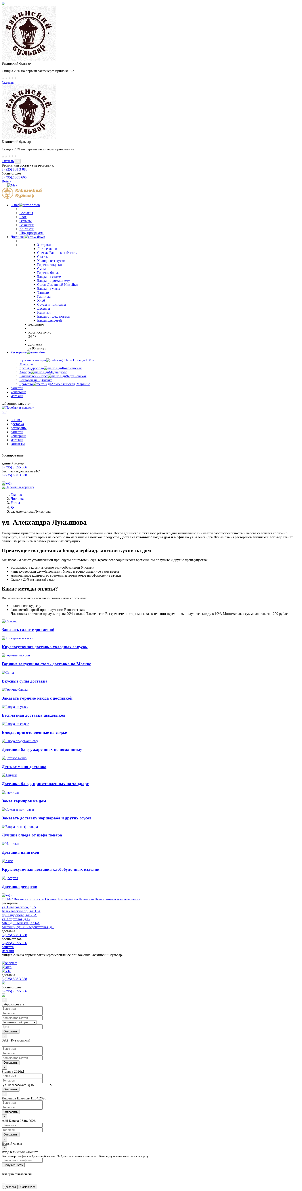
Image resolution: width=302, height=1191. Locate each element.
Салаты (42, 257)
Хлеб (41, 300)
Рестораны (19, 352)
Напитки (44, 312)
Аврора (43, 372)
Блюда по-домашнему (53, 280)
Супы (41, 268)
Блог (23, 217)
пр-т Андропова (50, 368)
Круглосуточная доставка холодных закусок (45, 646)
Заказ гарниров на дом (24, 801)
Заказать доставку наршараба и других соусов (47, 818)
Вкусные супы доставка (25, 681)
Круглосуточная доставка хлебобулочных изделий (50, 869)
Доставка (18, 237)
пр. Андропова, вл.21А (19, 915)
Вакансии (26, 225)
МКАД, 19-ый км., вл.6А (21, 923)
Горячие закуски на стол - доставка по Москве (46, 664)
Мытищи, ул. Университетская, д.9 (28, 927)
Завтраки (44, 245)
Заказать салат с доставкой (28, 629)
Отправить (11, 1062)
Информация (68, 899)
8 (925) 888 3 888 (14, 475)
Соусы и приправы (51, 304)
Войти (6, 181)
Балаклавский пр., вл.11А (21, 911)
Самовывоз (27, 1187)
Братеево (54, 384)
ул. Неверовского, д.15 (19, 907)
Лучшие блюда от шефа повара (32, 835)
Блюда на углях (48, 288)
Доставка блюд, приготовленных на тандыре (45, 783)
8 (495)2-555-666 (14, 177)
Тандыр (43, 292)
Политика (86, 899)
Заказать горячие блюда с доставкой (37, 698)
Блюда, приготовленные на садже (34, 732)
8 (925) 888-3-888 (14, 169)
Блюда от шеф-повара (53, 316)
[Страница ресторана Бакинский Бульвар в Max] (12, 185)
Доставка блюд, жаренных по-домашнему (42, 749)
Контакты (26, 229)
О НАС (16, 420)
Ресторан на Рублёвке (35, 380)
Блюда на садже (49, 276)
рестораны (19, 428)
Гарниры (44, 296)
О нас (15, 205)
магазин (17, 396)
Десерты (43, 308)
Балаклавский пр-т (52, 376)
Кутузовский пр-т (57, 360)
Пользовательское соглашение (117, 899)
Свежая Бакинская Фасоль (57, 253)
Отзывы (25, 221)
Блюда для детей (49, 320)
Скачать (8, 82)
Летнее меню (47, 249)
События (26, 213)
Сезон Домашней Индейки (57, 284)
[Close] (3, 1183)
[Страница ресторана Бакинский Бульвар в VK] (4, 185)
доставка (17, 424)
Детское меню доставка (24, 766)
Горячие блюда (48, 272)
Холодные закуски (51, 261)
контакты (18, 444)
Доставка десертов (19, 886)
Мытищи (26, 364)
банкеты (17, 388)
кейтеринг (18, 392)
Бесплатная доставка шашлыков (33, 715)
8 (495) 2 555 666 (14, 467)
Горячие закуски (49, 265)
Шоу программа (31, 233)
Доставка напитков (20, 852)
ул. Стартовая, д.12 (16, 919)
